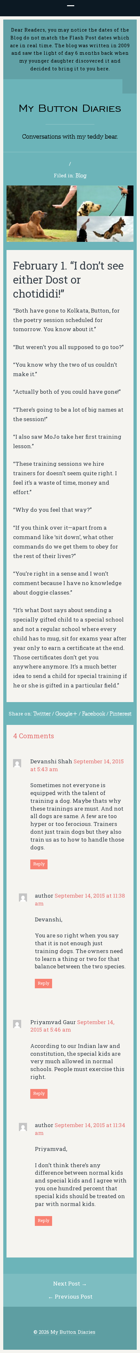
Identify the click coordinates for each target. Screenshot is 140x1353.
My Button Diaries (70, 108)
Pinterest (121, 713)
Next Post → (70, 1283)
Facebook (93, 713)
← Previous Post (70, 1296)
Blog (81, 175)
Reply (39, 863)
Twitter (42, 713)
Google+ (66, 713)
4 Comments (33, 736)
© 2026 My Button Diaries (64, 1332)
